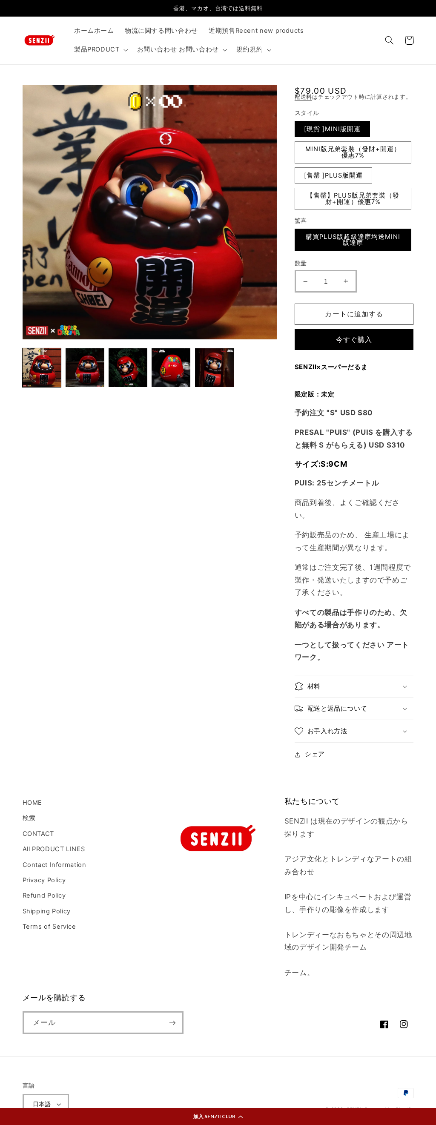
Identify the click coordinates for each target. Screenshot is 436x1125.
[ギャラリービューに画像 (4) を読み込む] (171, 367)
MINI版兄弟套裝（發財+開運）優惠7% (353, 152)
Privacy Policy (44, 880)
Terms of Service (49, 926)
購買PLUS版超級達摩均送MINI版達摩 (353, 240)
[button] (218, 1116)
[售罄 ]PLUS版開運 (333, 175)
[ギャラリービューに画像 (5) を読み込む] (214, 367)
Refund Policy (44, 895)
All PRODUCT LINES (54, 849)
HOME (33, 802)
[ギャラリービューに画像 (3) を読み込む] (128, 367)
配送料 (303, 97)
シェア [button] (315, 754)
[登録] (172, 1022)
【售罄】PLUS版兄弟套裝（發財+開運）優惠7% (353, 199)
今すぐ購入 (354, 340)
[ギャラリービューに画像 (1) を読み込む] (42, 367)
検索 (29, 818)
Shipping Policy (47, 911)
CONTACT (38, 834)
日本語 (42, 1104)
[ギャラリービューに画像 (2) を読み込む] (85, 367)
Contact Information (54, 865)
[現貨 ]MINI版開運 (332, 129)
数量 (301, 263)
